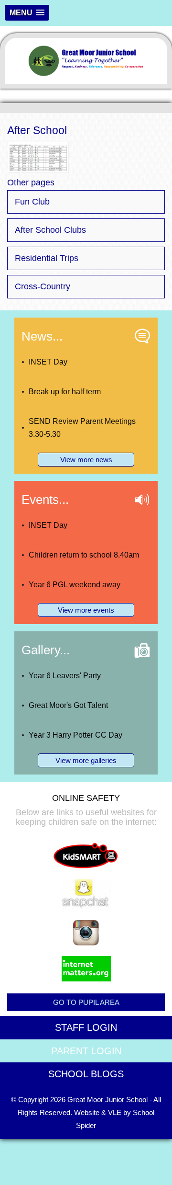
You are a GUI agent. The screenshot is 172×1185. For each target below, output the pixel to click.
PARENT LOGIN (86, 1051)
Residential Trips (46, 258)
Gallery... (46, 650)
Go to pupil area (86, 1002)
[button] (27, 13)
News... (42, 336)
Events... (45, 499)
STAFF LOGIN (86, 1027)
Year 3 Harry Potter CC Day (75, 735)
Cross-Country (42, 286)
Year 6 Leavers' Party (65, 676)
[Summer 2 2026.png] (38, 157)
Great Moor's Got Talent (68, 705)
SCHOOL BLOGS (86, 1074)
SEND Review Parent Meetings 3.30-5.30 (82, 427)
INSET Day (48, 362)
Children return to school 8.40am (84, 555)
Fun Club (32, 201)
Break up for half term (65, 391)
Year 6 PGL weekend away (74, 585)
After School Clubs (50, 230)
